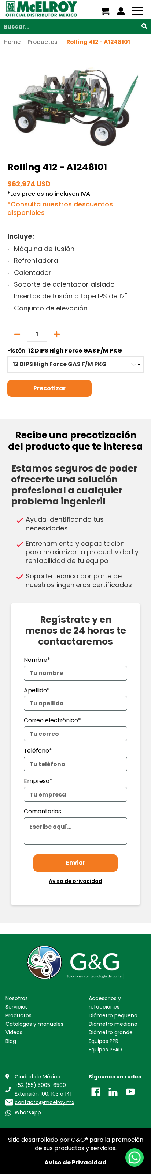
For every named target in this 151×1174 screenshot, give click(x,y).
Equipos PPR (103, 1041)
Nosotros (16, 998)
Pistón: (64, 350)
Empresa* (38, 781)
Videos (13, 1032)
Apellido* (37, 690)
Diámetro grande (111, 1032)
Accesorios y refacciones (105, 1002)
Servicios (16, 1006)
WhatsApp (28, 1112)
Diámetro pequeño (113, 1015)
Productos (42, 42)
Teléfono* (38, 750)
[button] (95, 1091)
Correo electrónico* (52, 720)
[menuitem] (105, 11)
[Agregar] (57, 334)
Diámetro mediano (113, 1024)
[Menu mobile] (137, 12)
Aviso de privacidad (75, 881)
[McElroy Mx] (42, 9)
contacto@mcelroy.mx (44, 1102)
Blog (10, 1041)
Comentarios (42, 811)
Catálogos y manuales (34, 1024)
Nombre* (37, 660)
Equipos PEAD (105, 1049)
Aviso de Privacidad (75, 1162)
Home (12, 42)
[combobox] (75, 26)
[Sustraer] (17, 334)
